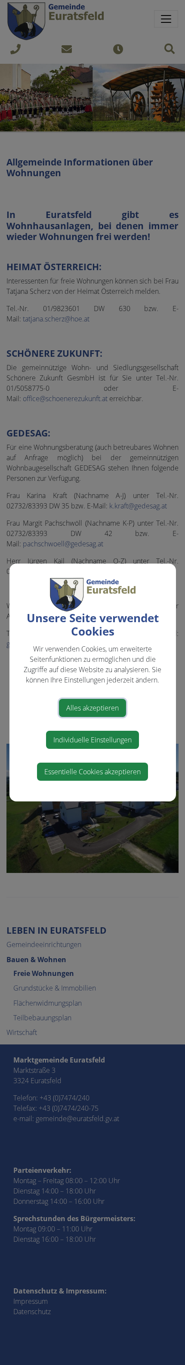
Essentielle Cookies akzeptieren (92, 771)
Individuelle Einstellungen (92, 740)
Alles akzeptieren (92, 708)
